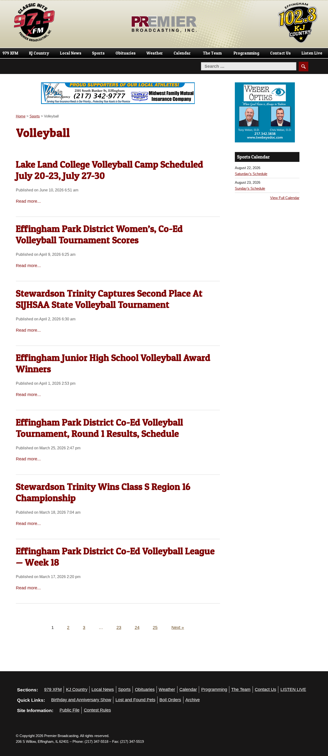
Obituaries (125, 53)
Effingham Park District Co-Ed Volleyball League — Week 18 (115, 556)
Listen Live (312, 53)
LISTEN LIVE (293, 689)
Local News (70, 53)
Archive (192, 699)
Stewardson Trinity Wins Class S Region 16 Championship (103, 492)
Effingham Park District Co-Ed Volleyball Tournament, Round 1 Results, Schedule (99, 427)
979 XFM (10, 53)
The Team (212, 53)
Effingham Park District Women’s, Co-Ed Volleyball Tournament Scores (99, 234)
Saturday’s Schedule (251, 174)
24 (137, 627)
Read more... (28, 201)
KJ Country (39, 53)
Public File (69, 710)
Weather (154, 53)
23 (118, 627)
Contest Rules (97, 710)
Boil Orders (170, 699)
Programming (246, 53)
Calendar (182, 53)
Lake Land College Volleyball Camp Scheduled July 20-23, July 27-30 (109, 170)
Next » (177, 627)
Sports (98, 53)
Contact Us (280, 53)
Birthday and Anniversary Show (81, 699)
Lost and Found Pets (135, 699)
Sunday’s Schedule (250, 188)
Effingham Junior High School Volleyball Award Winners (113, 363)
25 (155, 627)
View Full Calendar (284, 198)
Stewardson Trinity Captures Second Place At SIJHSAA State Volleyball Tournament (109, 298)
